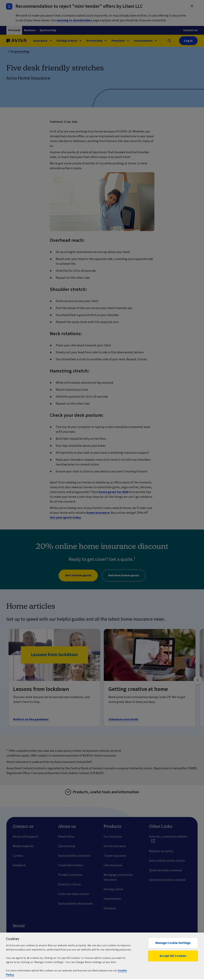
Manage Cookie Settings (173, 943)
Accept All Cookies (173, 956)
